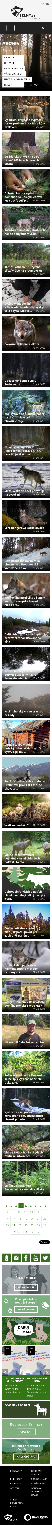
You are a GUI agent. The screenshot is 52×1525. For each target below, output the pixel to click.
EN (47, 4)
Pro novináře (39, 1478)
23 (7, 1225)
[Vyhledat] (43, 28)
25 (19, 1225)
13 (31, 1212)
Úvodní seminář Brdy (37, 1380)
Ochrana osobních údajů (36, 1491)
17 (13, 1218)
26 (26, 1225)
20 (32, 1218)
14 (37, 1212)
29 (44, 1225)
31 (20, 1231)
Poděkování (38, 1483)
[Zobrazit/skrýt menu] (10, 28)
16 (7, 1218)
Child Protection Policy (17, 1503)
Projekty (15, 1483)
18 (19, 1218)
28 (38, 1225)
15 (44, 1212)
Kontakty (16, 1470)
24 (13, 1225)
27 (32, 1225)
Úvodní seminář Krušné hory (14, 1380)
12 (25, 1212)
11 (19, 1212)
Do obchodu (26, 1287)
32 (26, 1231)
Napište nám (26, 1309)
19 (26, 1218)
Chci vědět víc (26, 1456)
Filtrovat (34, 84)
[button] (5, 1372)
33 (33, 1231)
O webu (14, 1488)
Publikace (16, 1478)
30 (14, 1231)
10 (13, 1212)
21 (38, 1218)
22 (44, 1218)
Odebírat (26, 1431)
